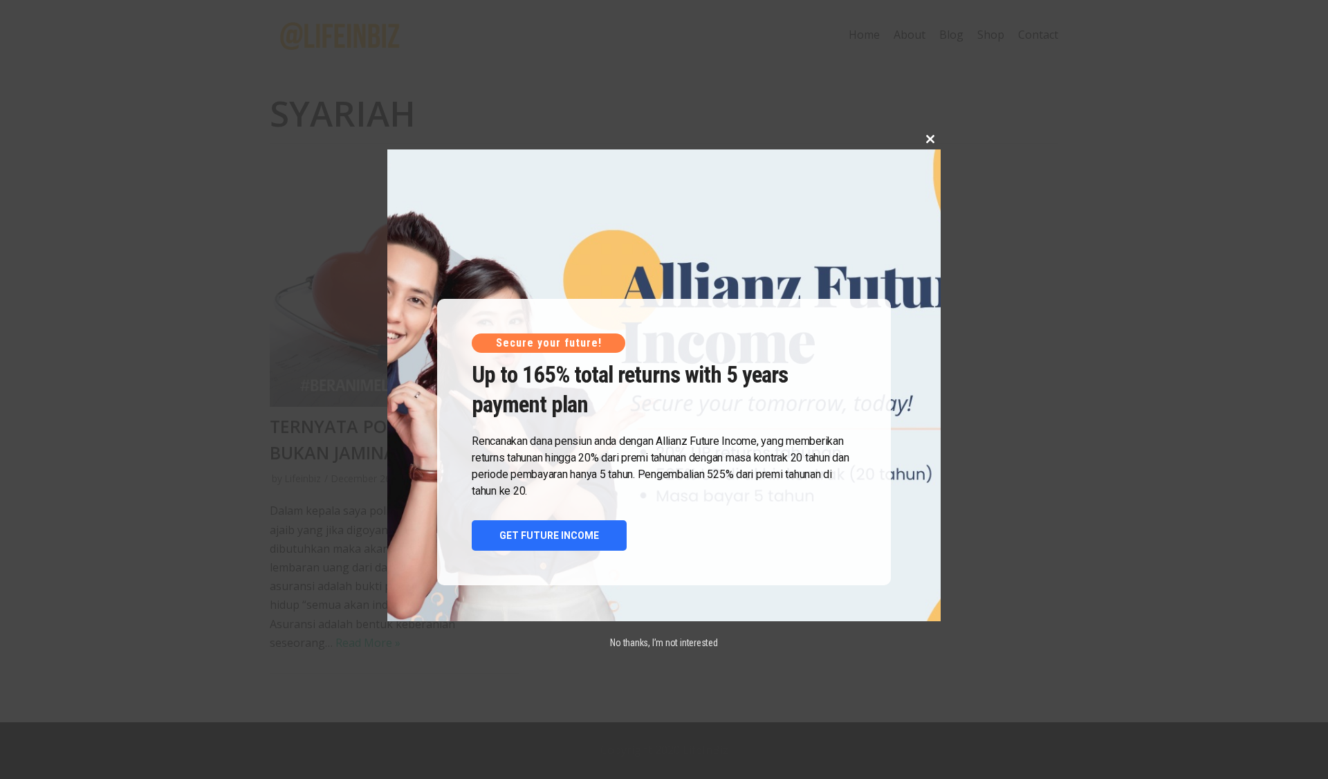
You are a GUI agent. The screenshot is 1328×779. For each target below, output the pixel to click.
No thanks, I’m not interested (664, 642)
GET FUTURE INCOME (549, 535)
